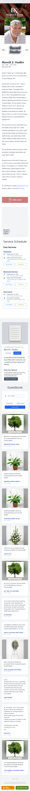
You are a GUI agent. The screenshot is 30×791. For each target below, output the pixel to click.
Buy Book (17, 353)
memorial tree (22, 186)
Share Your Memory (10, 379)
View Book (8, 353)
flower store (20, 188)
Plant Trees (21, 264)
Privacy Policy (10, 783)
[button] (15, 424)
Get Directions (9, 264)
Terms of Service (19, 783)
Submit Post (15, 407)
